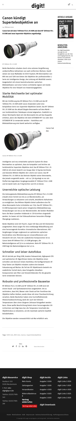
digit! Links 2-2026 (64, 381)
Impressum (30, 415)
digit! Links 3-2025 (64, 394)
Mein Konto (26, 381)
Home (9, 415)
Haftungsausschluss (61, 415)
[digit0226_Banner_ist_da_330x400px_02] (66, 29)
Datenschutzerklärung (64, 63)
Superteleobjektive (34, 335)
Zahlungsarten (27, 385)
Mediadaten (16, 415)
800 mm (17, 335)
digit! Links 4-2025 (64, 390)
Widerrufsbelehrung (29, 395)
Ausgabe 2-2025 (45, 398)
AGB (23, 415)
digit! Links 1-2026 (64, 385)
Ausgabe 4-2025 (46, 390)
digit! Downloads (47, 405)
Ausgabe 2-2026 (46, 381)
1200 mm (9, 335)
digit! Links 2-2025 (64, 398)
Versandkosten (27, 390)
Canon (23, 335)
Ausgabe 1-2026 (45, 385)
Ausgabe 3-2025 (45, 394)
